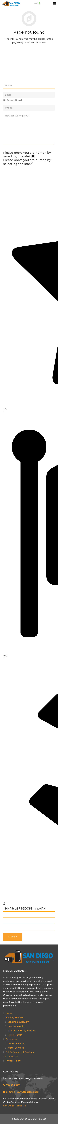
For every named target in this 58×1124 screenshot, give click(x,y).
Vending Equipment (18, 1022)
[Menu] (54, 3)
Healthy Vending (16, 1026)
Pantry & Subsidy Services (22, 1030)
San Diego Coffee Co (14, 1105)
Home (8, 1013)
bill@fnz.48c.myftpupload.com (22, 1092)
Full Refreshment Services (19, 1052)
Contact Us (11, 1056)
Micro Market (15, 1035)
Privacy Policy (13, 1060)
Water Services (16, 1048)
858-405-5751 (12, 1085)
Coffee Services (16, 1043)
